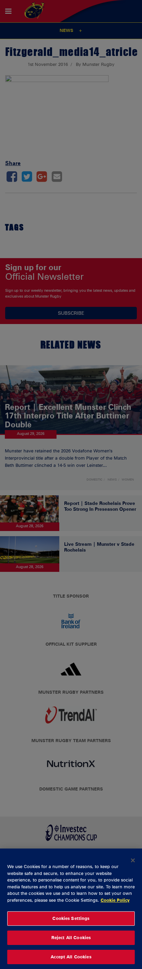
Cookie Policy (115, 900)
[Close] (133, 860)
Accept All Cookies (71, 956)
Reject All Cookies (71, 937)
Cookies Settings (70, 918)
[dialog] (71, 909)
